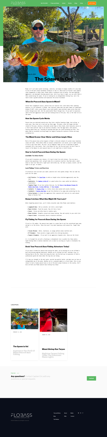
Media (70, 3)
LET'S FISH (92, 3)
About (63, 3)
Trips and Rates (55, 3)
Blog (76, 3)
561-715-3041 (44, 3)
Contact (91, 378)
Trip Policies (56, 419)
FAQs (81, 3)
